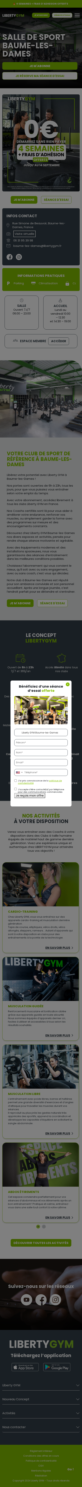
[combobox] (19, 772)
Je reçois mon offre (30, 795)
